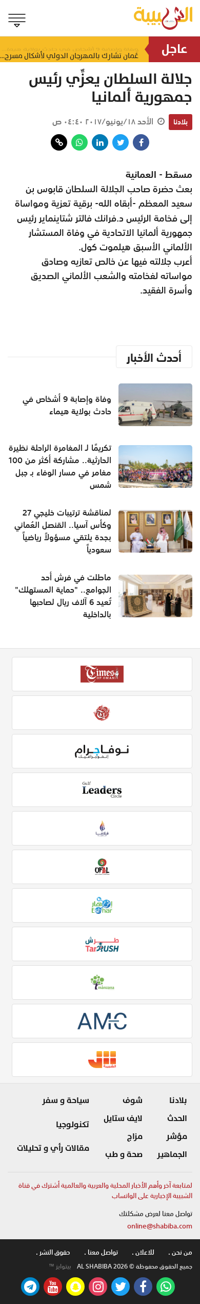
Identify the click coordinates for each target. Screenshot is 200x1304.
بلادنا (180, 122)
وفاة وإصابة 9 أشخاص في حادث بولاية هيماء (67, 405)
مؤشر (176, 1136)
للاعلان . (143, 1252)
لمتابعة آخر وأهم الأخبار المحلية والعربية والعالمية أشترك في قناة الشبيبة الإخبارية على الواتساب (105, 1191)
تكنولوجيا (72, 1124)
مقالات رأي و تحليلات (53, 1148)
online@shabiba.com (159, 1226)
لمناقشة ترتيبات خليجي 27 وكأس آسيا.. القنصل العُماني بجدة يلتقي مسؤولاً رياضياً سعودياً (62, 531)
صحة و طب (124, 1154)
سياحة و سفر (65, 1100)
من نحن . (180, 1252)
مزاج (135, 1136)
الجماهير (172, 1154)
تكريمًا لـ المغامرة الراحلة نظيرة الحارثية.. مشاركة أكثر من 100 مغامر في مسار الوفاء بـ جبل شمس (60, 466)
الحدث (177, 1118)
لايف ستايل (123, 1118)
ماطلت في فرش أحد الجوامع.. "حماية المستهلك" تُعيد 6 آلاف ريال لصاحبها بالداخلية (63, 595)
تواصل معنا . (101, 1252)
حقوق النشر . (53, 1252)
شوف (133, 1100)
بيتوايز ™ (60, 1266)
